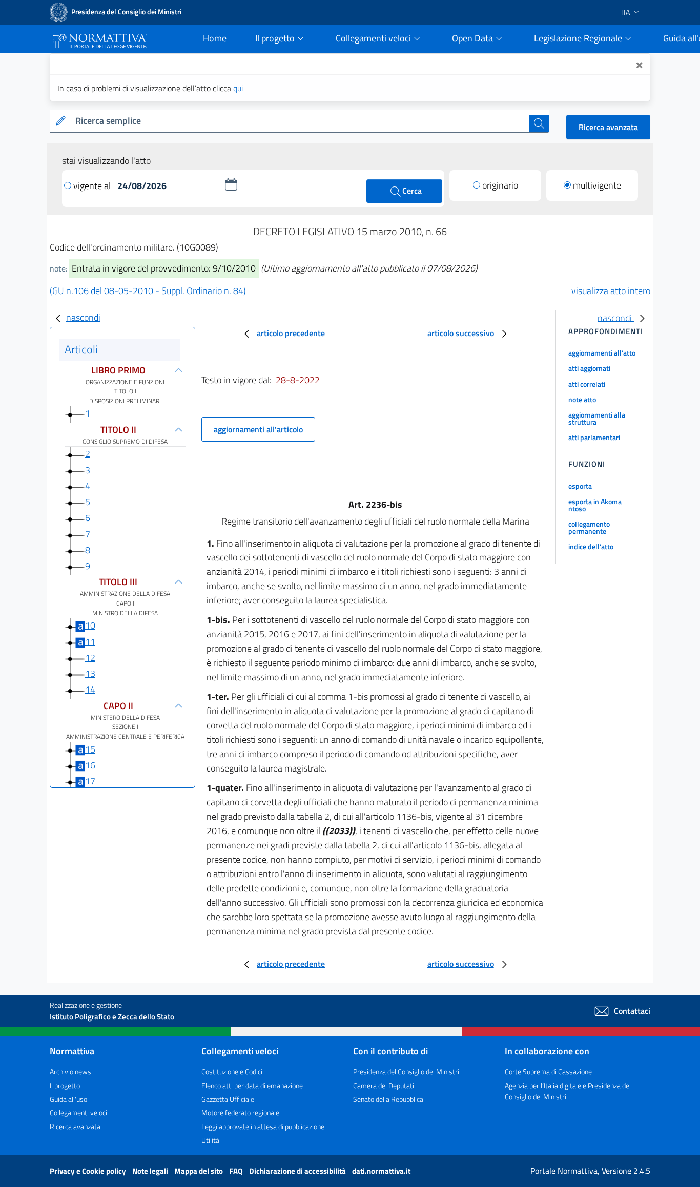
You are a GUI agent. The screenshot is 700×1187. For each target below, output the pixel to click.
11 (90, 642)
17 (90, 781)
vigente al (93, 186)
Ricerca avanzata (608, 127)
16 (90, 765)
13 (90, 673)
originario (500, 185)
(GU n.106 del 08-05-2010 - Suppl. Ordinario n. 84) (148, 291)
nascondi (83, 317)
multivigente (597, 185)
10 (90, 625)
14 (90, 689)
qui (238, 88)
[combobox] (300, 121)
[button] (231, 184)
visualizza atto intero (610, 291)
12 (90, 657)
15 (90, 749)
